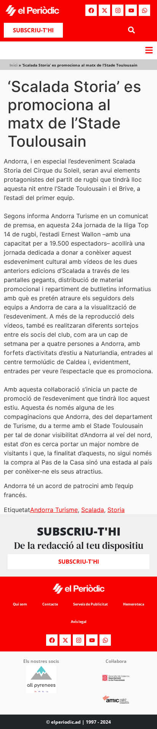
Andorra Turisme (54, 509)
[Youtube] (131, 10)
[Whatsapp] (144, 10)
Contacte (50, 604)
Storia (116, 509)
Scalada (92, 509)
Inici (14, 65)
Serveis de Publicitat (90, 604)
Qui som (20, 604)
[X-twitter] (104, 10)
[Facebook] (91, 10)
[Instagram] (117, 10)
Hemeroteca (133, 604)
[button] (131, 30)
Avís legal (79, 621)
